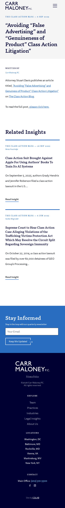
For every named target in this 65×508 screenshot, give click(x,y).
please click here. (39, 107)
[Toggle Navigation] (55, 5)
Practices (32, 408)
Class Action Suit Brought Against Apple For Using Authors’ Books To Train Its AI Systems (29, 161)
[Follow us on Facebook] (30, 485)
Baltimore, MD (32, 444)
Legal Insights (32, 418)
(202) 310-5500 (39, 481)
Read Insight (12, 199)
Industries (32, 413)
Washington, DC (32, 439)
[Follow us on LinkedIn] (35, 485)
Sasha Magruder (12, 219)
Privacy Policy (32, 376)
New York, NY (33, 463)
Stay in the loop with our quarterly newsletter (26, 324)
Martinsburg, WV (32, 458)
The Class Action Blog (19, 16)
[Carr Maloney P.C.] (18, 5)
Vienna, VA (32, 453)
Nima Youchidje (11, 149)
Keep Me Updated (18, 341)
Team (33, 402)
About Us (32, 424)
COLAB (35, 497)
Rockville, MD (32, 449)
